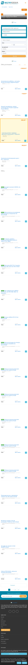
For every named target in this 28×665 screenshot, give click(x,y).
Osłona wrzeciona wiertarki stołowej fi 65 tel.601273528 (10, 445)
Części (2, 619)
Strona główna (4, 7)
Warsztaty (5, 135)
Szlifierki (4, 83)
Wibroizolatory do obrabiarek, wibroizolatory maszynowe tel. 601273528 (10, 213)
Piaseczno (5, 136)
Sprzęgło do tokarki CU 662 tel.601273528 (8, 546)
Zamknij (24, 662)
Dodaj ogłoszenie (5, 630)
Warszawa (8, 17)
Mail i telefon (18, 88)
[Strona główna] (14, 603)
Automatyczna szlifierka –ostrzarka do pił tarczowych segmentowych (10, 81)
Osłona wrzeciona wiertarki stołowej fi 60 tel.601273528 (10, 420)
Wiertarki (4, 268)
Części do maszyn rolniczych (7, 189)
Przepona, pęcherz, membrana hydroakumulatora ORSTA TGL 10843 (9, 240)
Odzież (4, 17)
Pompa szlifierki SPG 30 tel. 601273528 (9, 317)
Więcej (19, 662)
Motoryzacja (3, 621)
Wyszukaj (14, 56)
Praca (2, 626)
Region (3, 51)
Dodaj (23, 596)
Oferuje (8, 135)
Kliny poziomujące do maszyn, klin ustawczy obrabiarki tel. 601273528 (10, 344)
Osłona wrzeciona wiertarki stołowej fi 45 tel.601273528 (10, 369)
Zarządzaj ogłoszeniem (14, 653)
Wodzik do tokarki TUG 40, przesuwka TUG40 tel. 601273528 (10, 521)
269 (18, 589)
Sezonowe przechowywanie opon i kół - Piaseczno (10, 158)
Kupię (17, 573)
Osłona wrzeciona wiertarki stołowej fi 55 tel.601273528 (10, 394)
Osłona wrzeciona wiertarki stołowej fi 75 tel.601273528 (10, 470)
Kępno (3, 190)
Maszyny (2, 617)
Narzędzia (3, 622)
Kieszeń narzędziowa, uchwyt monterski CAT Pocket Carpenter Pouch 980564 (12, 16)
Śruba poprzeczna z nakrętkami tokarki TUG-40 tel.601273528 (9, 496)
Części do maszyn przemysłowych (8, 216)
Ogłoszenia (11, 7)
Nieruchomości (4, 624)
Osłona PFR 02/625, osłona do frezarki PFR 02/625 (9, 571)
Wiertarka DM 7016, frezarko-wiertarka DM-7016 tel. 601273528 (10, 266)
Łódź (3, 574)
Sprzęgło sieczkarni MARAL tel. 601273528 (10, 187)
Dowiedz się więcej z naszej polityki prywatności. (13, 661)
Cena (3, 42)
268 (15, 589)
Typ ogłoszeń (5, 47)
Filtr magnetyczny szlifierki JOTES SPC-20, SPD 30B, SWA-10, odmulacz (9, 292)
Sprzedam (8, 83)
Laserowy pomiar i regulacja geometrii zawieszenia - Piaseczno (11, 133)
